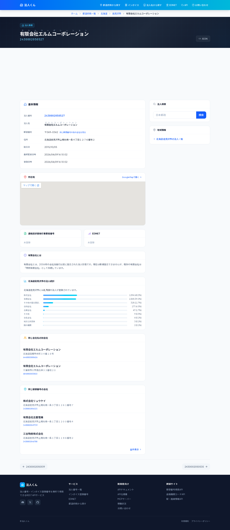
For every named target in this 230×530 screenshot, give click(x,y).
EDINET (173, 5)
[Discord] (23, 502)
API (186, 5)
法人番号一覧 (75, 489)
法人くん (30, 5)
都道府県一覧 (89, 13)
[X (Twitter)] (30, 502)
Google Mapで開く (130, 177)
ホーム (74, 13)
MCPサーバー (124, 498)
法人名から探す (154, 5)
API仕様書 (122, 494)
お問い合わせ (201, 5)
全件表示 (134, 449)
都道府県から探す (111, 5)
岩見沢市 (116, 13)
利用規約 (185, 521)
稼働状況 (122, 503)
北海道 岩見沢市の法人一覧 (169, 139)
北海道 (104, 13)
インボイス (133, 5)
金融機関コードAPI (175, 494)
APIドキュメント (126, 489)
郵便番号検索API (174, 489)
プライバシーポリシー (200, 521)
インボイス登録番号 (78, 494)
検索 (201, 115)
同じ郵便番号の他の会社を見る (73, 132)
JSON (204, 38)
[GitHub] (38, 502)
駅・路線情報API (174, 498)
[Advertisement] (115, 71)
